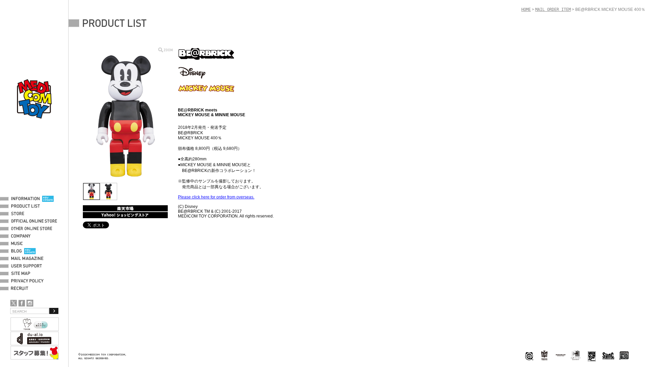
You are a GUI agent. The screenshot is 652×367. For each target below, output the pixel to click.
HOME (526, 9)
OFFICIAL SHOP (26, 214)
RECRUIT (21, 288)
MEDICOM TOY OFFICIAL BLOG (624, 356)
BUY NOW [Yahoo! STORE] (125, 215)
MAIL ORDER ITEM (553, 9)
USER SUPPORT (26, 266)
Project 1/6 (544, 356)
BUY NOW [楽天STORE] (125, 208)
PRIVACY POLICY (27, 281)
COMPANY (21, 236)
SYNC (608, 356)
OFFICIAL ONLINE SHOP (34, 221)
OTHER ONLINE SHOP (32, 229)
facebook (21, 303)
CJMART (575, 355)
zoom (165, 49)
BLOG (16, 251)
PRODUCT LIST (25, 206)
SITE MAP (20, 273)
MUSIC (18, 244)
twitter (13, 303)
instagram (29, 303)
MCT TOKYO (560, 355)
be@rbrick (529, 356)
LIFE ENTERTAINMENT (591, 356)
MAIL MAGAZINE (27, 259)
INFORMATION (25, 199)
